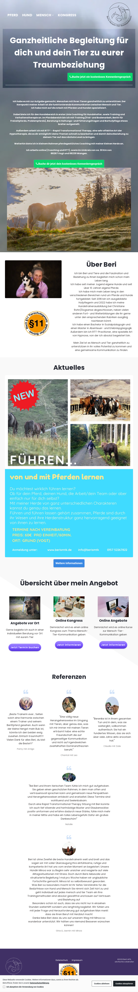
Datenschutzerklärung (39, 983)
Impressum (77, 960)
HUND (27, 15)
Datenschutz (62, 960)
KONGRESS (67, 15)
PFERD (12, 15)
